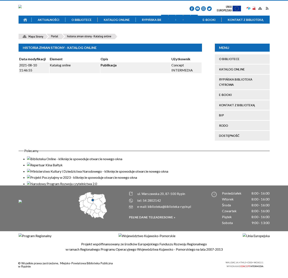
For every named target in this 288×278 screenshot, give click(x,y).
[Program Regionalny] (35, 235)
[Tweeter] (209, 8)
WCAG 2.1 (213, 264)
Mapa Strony (260, 8)
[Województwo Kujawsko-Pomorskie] (146, 235)
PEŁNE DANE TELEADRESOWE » (152, 217)
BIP (253, 8)
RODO (223, 125)
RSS (267, 8)
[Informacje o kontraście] (194, 18)
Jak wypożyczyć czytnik (173, 32)
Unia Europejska (231, 9)
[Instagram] (203, 8)
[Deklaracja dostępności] (179, 18)
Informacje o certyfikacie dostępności (148, 264)
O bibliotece (229, 59)
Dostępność (229, 135)
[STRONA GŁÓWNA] (25, 20)
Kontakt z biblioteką (237, 105)
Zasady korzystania (113, 32)
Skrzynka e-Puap (248, 8)
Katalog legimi (53, 32)
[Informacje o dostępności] (172, 18)
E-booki (225, 95)
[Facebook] (192, 8)
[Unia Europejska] (256, 235)
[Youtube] (197, 8)
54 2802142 (152, 200)
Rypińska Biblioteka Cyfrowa (235, 82)
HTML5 (193, 264)
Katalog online (232, 69)
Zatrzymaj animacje (164, 18)
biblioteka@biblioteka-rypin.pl (169, 206)
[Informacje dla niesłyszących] (186, 18)
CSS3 (200, 264)
